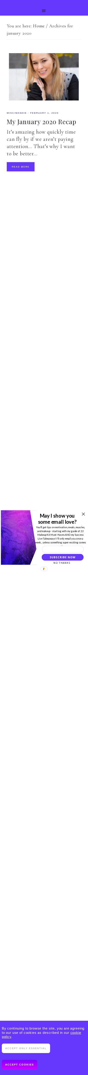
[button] (57, 519)
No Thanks (61, 562)
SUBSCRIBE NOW (63, 557)
